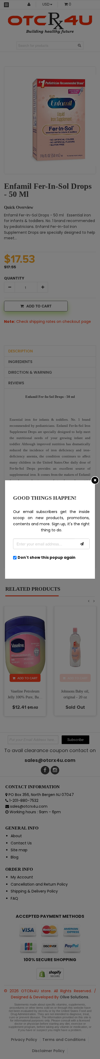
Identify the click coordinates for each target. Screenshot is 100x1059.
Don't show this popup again (46, 557)
